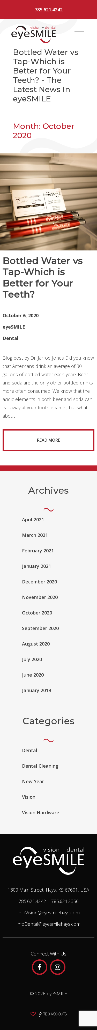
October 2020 (37, 613)
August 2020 (36, 644)
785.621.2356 (65, 901)
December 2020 (39, 582)
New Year (33, 781)
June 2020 (33, 675)
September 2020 (40, 628)
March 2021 (35, 535)
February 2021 (38, 550)
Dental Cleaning (40, 766)
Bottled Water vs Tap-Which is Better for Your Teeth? (43, 277)
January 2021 (36, 566)
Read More (48, 440)
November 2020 (40, 597)
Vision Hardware (40, 812)
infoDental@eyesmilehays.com (48, 924)
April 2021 (33, 519)
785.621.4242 (49, 9)
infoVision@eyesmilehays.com (49, 912)
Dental (10, 338)
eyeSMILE (14, 327)
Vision (28, 797)
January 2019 (36, 690)
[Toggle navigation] (79, 34)
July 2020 (32, 659)
